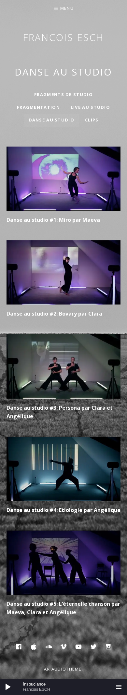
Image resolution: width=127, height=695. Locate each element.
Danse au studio (52, 120)
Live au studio (90, 107)
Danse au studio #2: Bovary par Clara (54, 313)
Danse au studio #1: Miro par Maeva (53, 219)
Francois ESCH (63, 37)
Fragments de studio (63, 94)
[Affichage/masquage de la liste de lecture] (119, 687)
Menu (67, 8)
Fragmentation (38, 107)
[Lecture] (8, 687)
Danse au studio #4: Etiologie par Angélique (63, 510)
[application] (63, 687)
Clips (92, 120)
